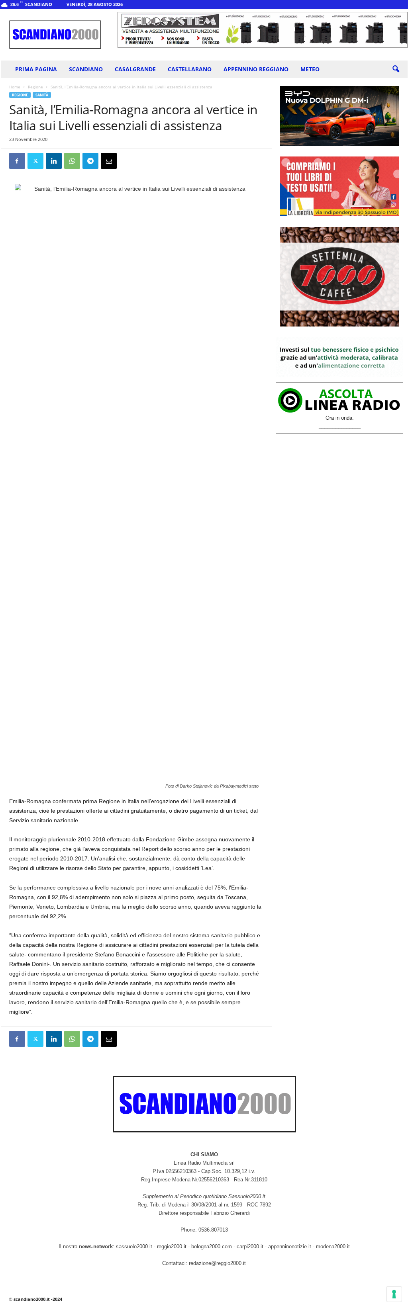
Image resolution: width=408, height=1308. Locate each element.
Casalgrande (135, 69)
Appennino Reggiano (256, 69)
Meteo (310, 69)
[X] (35, 161)
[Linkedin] (54, 161)
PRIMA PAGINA (36, 69)
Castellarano (190, 69)
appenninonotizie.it (289, 1246)
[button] (395, 69)
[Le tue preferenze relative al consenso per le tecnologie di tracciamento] (394, 1294)
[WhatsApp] (72, 161)
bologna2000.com (211, 1246)
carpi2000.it (250, 1246)
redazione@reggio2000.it (217, 1263)
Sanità (41, 95)
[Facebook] (17, 161)
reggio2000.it (172, 1246)
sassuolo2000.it (134, 1246)
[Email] (109, 161)
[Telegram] (90, 161)
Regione (35, 87)
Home (14, 87)
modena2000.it (333, 1246)
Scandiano (86, 69)
